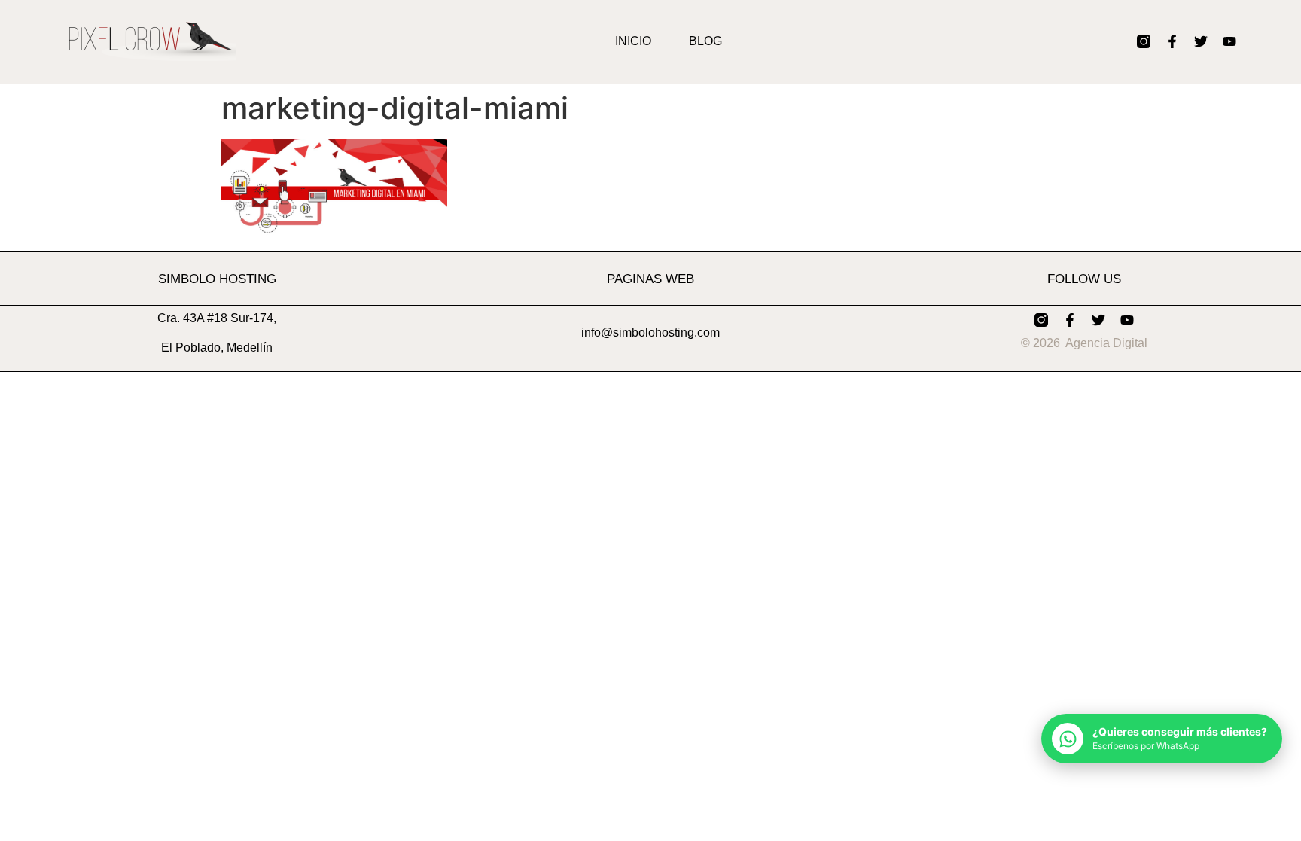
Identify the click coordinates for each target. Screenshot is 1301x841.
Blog (705, 41)
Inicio (633, 41)
